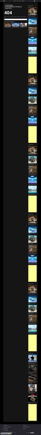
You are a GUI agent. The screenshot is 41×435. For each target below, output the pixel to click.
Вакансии (24, 428)
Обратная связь (25, 425)
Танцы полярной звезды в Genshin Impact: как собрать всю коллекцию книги (15, 26)
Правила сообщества (5, 430)
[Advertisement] (32, 65)
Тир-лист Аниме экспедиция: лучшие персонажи (23, 26)
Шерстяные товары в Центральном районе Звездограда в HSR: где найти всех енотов (32, 105)
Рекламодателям (5, 425)
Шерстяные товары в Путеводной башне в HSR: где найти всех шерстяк (8, 26)
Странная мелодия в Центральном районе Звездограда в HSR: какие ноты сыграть (32, 46)
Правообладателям (5, 428)
